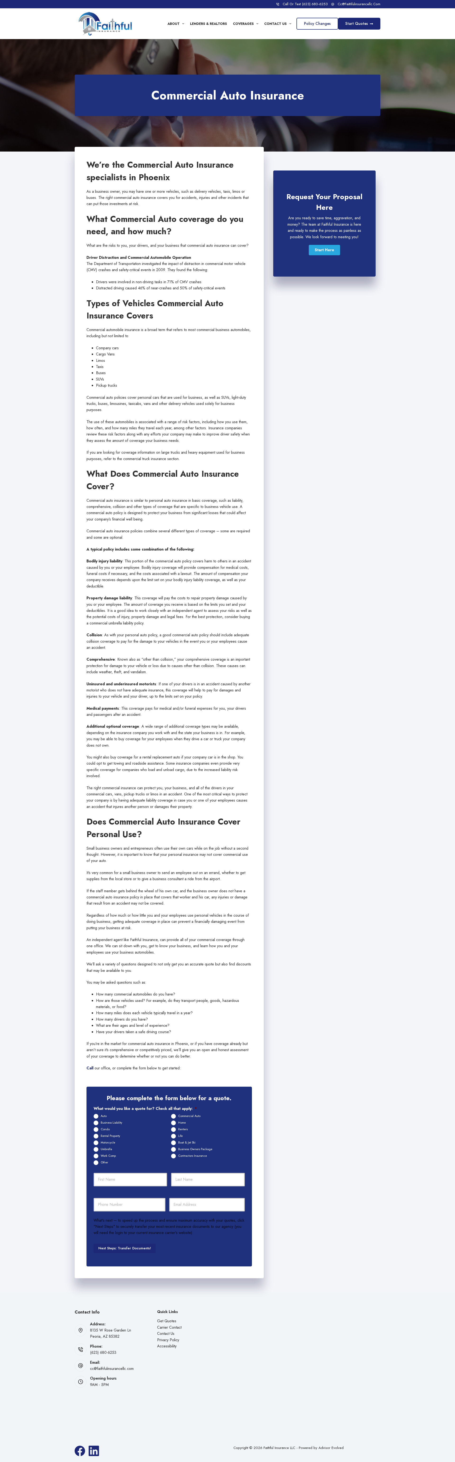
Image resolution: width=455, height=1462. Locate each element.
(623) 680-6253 (103, 1352)
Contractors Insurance (192, 1156)
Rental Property (110, 1136)
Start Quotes (356, 23)
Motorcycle (108, 1142)
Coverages (243, 23)
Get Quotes (166, 1321)
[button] (324, 250)
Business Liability (111, 1123)
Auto (104, 1116)
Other (104, 1162)
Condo (105, 1129)
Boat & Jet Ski (187, 1142)
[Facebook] (80, 1451)
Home (182, 1123)
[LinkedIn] (94, 1451)
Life (180, 1136)
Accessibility (167, 1346)
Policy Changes (317, 23)
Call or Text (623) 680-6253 (305, 4)
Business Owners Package (195, 1149)
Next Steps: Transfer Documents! (124, 1248)
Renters (183, 1129)
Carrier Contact (169, 1327)
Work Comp (108, 1156)
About (174, 23)
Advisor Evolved (331, 1447)
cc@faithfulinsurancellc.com (359, 4)
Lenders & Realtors (208, 23)
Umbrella (106, 1149)
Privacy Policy (168, 1340)
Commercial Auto (189, 1116)
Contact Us (275, 23)
